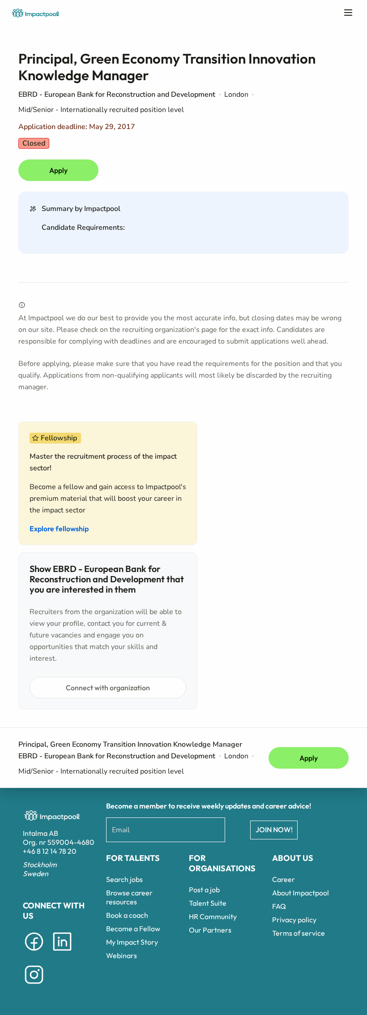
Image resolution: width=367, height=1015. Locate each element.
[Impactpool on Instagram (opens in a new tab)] (34, 985)
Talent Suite (207, 903)
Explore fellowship (59, 528)
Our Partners (210, 929)
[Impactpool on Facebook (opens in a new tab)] (34, 952)
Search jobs (124, 879)
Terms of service (298, 933)
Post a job (204, 889)
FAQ (279, 906)
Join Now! (274, 829)
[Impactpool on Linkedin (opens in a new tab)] (62, 952)
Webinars (121, 955)
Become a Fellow (133, 928)
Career (283, 879)
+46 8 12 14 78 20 (50, 851)
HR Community (213, 916)
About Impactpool (300, 892)
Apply (58, 170)
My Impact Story (132, 942)
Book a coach (127, 915)
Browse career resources (129, 897)
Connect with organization (108, 687)
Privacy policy (294, 919)
